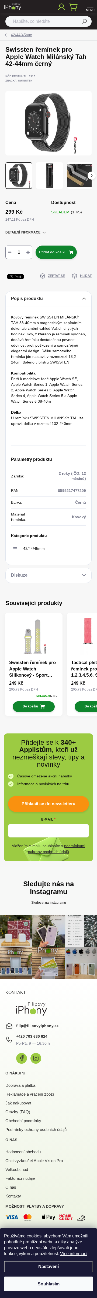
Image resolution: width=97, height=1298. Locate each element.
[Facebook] (21, 1058)
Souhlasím (49, 1284)
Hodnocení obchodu (23, 1151)
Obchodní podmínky (23, 1120)
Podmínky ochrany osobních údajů (36, 1129)
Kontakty (13, 1196)
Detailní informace (22, 232)
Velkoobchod (16, 1169)
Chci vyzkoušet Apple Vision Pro (34, 1160)
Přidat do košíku (53, 252)
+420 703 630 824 (31, 1036)
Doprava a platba (20, 1085)
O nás (10, 1187)
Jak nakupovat (18, 1103)
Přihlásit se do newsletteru (48, 804)
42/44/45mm (34, 548)
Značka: (18, 80)
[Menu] (90, 6)
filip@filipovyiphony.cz (37, 1025)
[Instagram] (35, 1058)
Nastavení (48, 1266)
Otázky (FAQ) (17, 1112)
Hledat (84, 21)
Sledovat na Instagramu (48, 902)
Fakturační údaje (20, 1178)
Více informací (73, 1253)
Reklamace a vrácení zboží (29, 1094)
